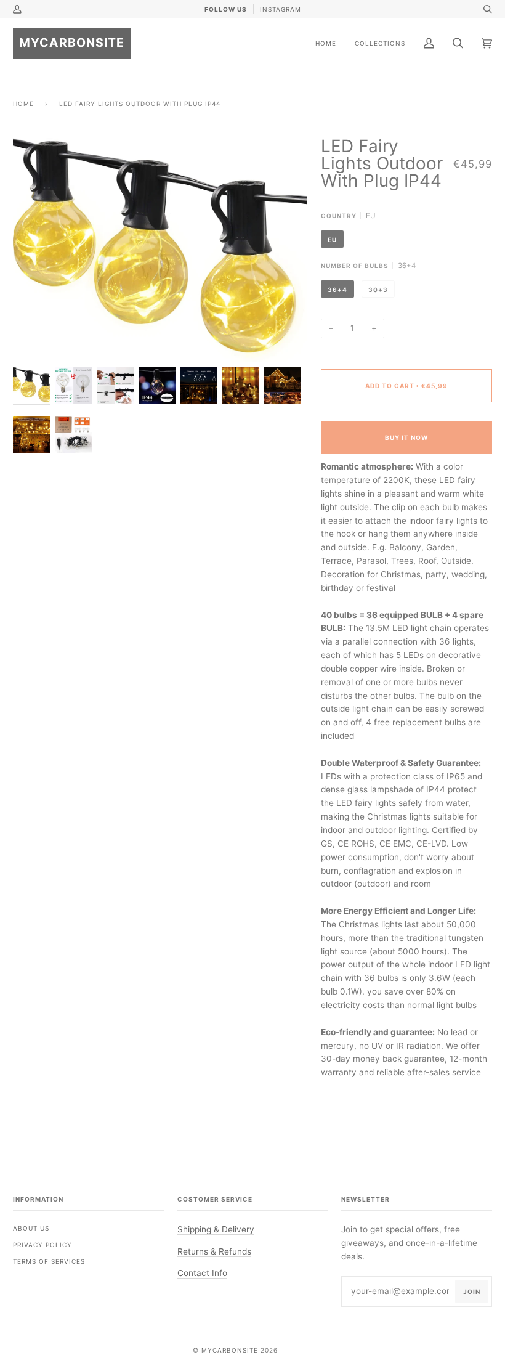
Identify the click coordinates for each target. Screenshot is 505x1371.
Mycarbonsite (229, 1350)
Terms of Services (49, 1261)
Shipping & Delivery (215, 1229)
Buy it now (406, 437)
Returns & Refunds (214, 1251)
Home (23, 103)
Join (471, 1291)
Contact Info (202, 1273)
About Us (31, 1228)
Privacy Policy (42, 1244)
